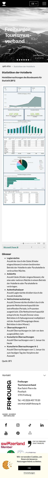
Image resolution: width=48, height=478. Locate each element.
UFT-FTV (6, 66)
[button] (17, 59)
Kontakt (6, 375)
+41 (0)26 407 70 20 (30, 400)
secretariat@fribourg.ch (29, 403)
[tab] (24, 375)
